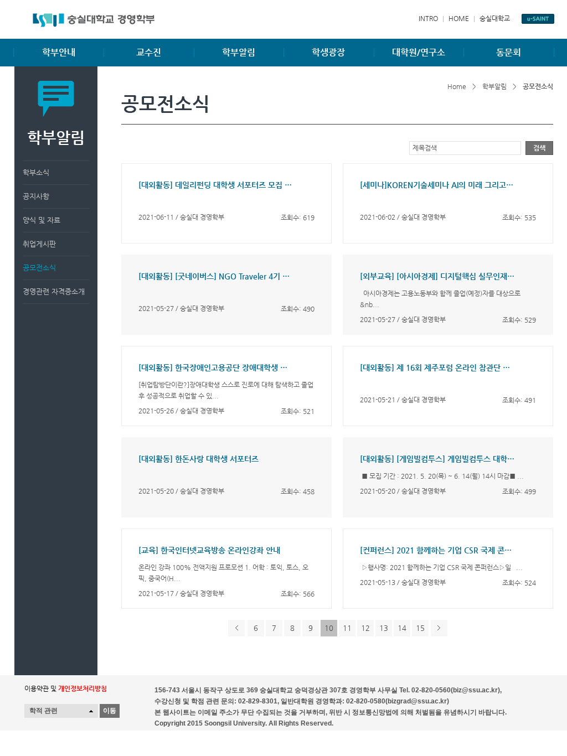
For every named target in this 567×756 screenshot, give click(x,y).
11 (347, 628)
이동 (109, 710)
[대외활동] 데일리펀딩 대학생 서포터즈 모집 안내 (215, 184)
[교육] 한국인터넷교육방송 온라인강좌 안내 (209, 550)
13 (383, 628)
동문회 (508, 52)
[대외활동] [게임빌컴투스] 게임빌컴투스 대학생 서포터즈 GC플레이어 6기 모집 (437, 458)
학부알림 (238, 52)
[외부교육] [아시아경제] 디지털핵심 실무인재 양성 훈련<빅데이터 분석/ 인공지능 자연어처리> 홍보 (437, 276)
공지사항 (36, 196)
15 (420, 628)
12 (365, 628)
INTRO (428, 18)
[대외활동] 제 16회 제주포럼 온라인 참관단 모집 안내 (437, 367)
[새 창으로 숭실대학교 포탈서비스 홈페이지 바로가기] (538, 19)
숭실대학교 (495, 18)
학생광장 (328, 52)
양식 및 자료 (41, 220)
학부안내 (58, 52)
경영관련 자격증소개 (54, 291)
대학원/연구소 (418, 52)
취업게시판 (39, 244)
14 (402, 628)
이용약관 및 (65, 688)
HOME (459, 18)
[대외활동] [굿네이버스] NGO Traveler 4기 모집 (215, 276)
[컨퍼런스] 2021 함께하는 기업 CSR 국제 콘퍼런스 (437, 550)
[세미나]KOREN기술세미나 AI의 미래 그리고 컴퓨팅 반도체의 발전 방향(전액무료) (437, 184)
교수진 (148, 52)
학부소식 (36, 172)
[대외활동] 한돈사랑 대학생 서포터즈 (198, 458)
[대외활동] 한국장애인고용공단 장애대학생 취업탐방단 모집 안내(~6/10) (215, 367)
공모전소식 (39, 267)
